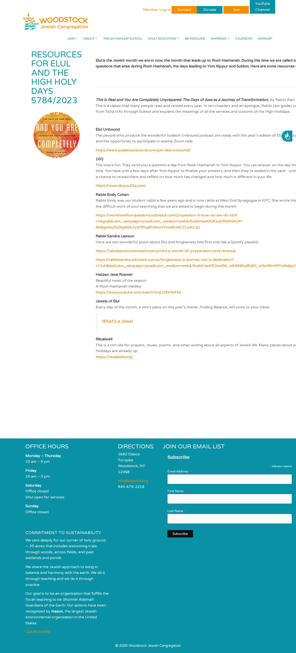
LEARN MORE (38, 632)
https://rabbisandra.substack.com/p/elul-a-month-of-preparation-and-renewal (165, 251)
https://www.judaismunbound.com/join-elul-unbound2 (143, 150)
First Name (176, 491)
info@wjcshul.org (133, 480)
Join (71, 39)
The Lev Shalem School (122, 39)
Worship (265, 39)
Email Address (179, 471)
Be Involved (195, 39)
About (88, 39)
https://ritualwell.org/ (114, 357)
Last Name (176, 511)
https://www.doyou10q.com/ (121, 185)
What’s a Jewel (117, 321)
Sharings (219, 39)
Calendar (243, 39)
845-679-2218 (131, 486)
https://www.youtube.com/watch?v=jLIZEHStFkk (138, 292)
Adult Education (162, 39)
